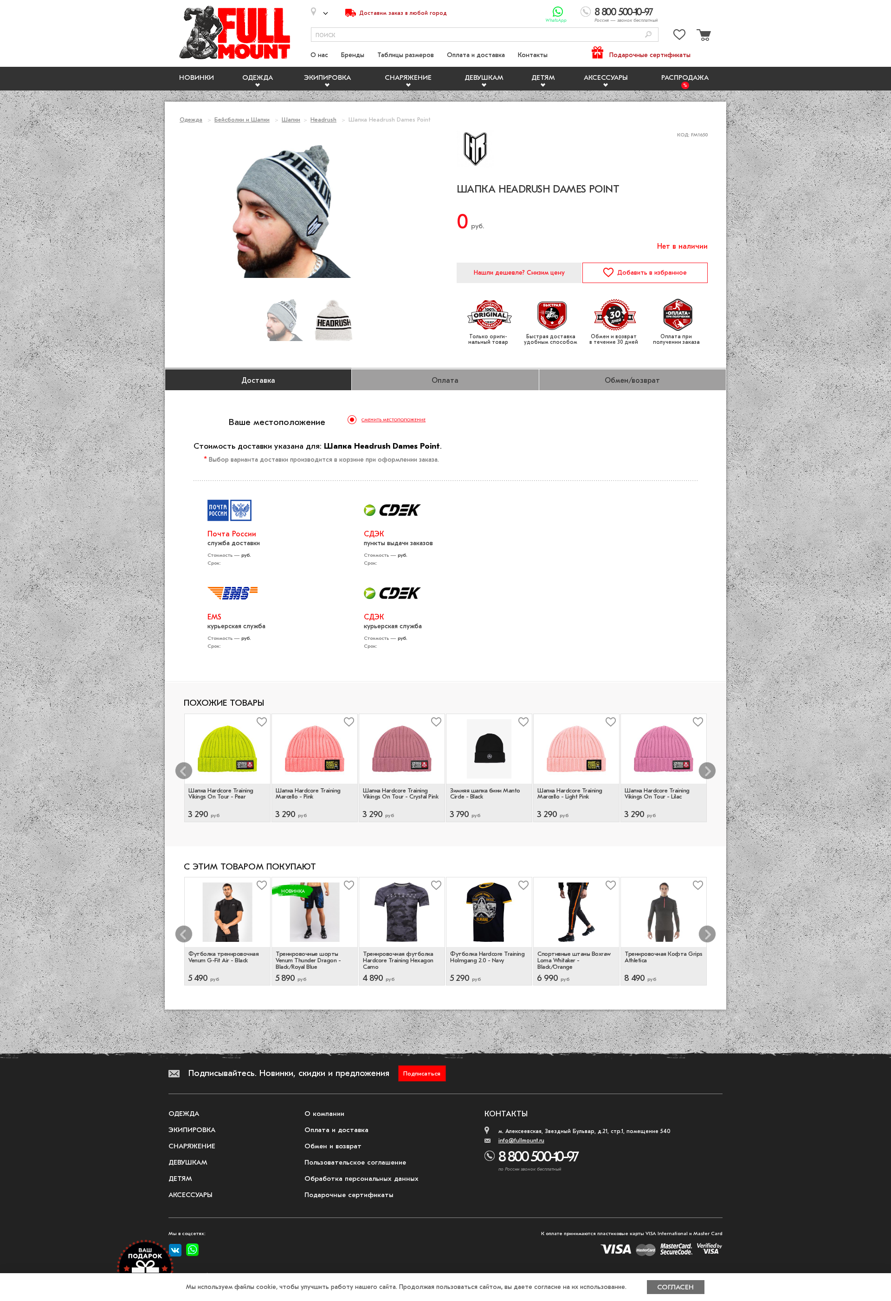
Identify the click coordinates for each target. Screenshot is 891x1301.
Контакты (533, 55)
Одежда (257, 77)
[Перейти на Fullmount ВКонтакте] (175, 1250)
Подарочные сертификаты (650, 55)
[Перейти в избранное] (679, 36)
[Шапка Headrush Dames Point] (284, 320)
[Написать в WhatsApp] (558, 11)
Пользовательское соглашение (355, 1162)
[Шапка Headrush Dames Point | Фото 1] (333, 320)
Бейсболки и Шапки (242, 119)
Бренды (352, 55)
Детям (543, 77)
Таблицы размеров (405, 55)
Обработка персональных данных (361, 1178)
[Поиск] (648, 35)
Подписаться (421, 1073)
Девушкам (484, 77)
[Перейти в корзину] (702, 36)
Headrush (323, 119)
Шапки (291, 119)
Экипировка (327, 77)
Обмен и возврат (333, 1146)
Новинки (196, 77)
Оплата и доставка (476, 55)
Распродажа (685, 77)
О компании (324, 1113)
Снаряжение (408, 77)
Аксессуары (606, 77)
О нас (319, 55)
